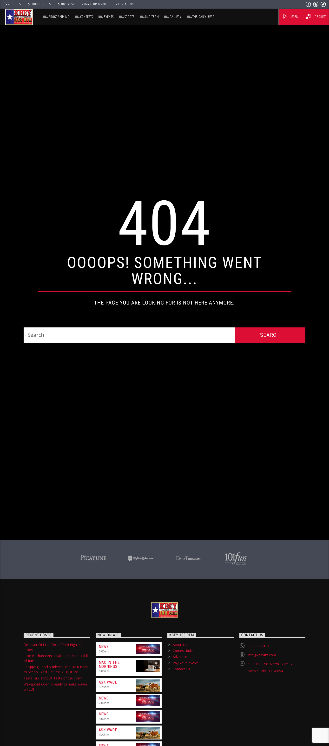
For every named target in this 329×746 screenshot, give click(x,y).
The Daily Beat (203, 17)
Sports (129, 17)
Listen (293, 17)
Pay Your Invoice (96, 4)
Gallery (176, 17)
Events (109, 17)
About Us (14, 4)
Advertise (67, 4)
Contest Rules (41, 4)
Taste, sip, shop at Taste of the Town (53, 714)
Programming (58, 17)
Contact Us (125, 4)
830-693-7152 (258, 682)
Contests (86, 17)
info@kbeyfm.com (262, 691)
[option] (93, 593)
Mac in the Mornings (109, 700)
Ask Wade (108, 718)
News (104, 682)
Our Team (152, 17)
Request (320, 17)
